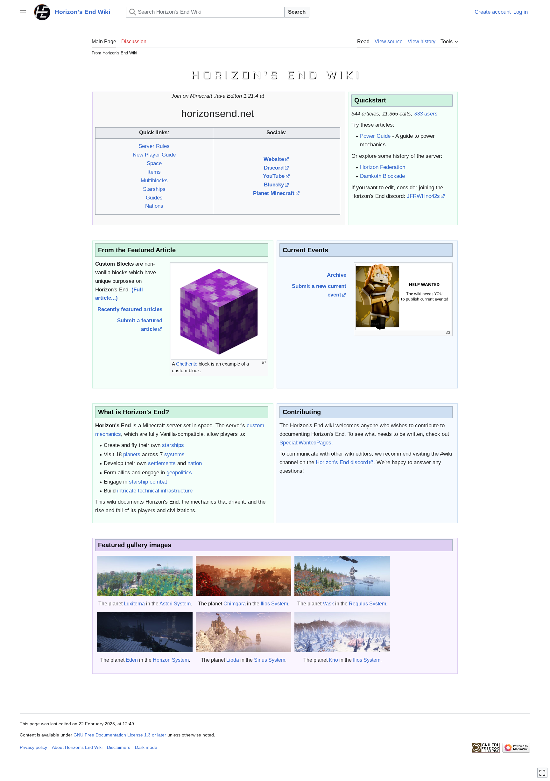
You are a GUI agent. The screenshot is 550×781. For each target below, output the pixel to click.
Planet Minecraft (273, 193)
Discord (274, 168)
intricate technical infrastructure (155, 491)
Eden (132, 660)
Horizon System (171, 660)
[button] (23, 12)
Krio (333, 660)
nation (194, 463)
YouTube (274, 176)
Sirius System (269, 660)
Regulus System (367, 603)
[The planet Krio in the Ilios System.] (342, 632)
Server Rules (154, 146)
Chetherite (186, 363)
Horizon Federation (382, 167)
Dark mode (146, 747)
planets (131, 454)
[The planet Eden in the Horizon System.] (145, 632)
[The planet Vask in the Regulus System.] (342, 576)
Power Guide (375, 136)
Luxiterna (134, 603)
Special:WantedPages (305, 443)
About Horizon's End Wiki (77, 747)
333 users (426, 114)
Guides (154, 198)
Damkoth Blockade (382, 176)
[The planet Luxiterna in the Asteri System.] (145, 576)
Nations (154, 206)
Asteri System (175, 603)
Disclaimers (118, 747)
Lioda (232, 660)
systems (174, 454)
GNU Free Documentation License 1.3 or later (120, 734)
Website (274, 159)
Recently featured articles (129, 309)
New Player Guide (154, 155)
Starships (154, 189)
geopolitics (179, 473)
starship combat (148, 482)
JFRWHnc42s (423, 196)
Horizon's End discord (342, 462)
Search (297, 12)
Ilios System (274, 603)
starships (173, 445)
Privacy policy (33, 747)
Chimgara (234, 603)
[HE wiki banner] (275, 75)
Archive (336, 275)
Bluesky (274, 185)
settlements (162, 463)
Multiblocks (154, 181)
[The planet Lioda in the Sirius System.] (243, 632)
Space (154, 163)
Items (154, 172)
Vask (328, 603)
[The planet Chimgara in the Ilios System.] (243, 576)
